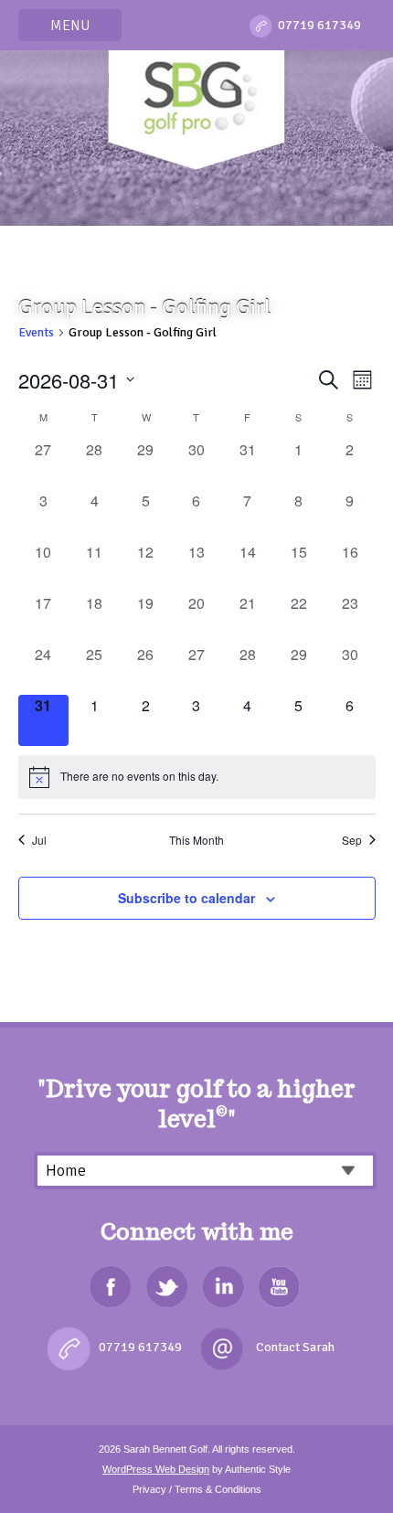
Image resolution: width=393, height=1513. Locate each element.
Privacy (149, 1489)
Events (36, 332)
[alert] (197, 777)
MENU (70, 25)
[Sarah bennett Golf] (196, 106)
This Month (196, 840)
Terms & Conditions (218, 1489)
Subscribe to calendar (186, 898)
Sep (352, 840)
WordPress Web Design (155, 1469)
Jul (39, 840)
